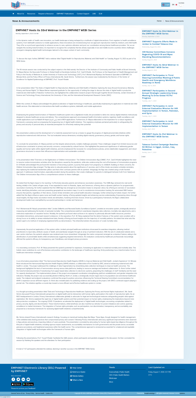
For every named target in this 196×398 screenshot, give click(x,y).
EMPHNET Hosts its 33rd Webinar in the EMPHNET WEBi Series (160, 32)
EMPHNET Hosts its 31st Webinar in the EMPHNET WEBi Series (160, 135)
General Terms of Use (18, 393)
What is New (77, 380)
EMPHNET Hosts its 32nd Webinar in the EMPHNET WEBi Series (160, 66)
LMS (94, 14)
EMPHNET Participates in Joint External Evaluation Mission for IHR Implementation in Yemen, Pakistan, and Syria (160, 110)
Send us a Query (78, 372)
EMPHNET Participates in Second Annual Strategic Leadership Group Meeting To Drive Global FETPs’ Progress (159, 94)
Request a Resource (46, 14)
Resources (31, 14)
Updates (182, 393)
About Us (20, 14)
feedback (31, 388)
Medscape (113, 378)
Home (159, 21)
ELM (100, 14)
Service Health (39, 393)
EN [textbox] (173, 5)
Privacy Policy (30, 393)
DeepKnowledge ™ (150, 393)
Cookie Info (49, 393)
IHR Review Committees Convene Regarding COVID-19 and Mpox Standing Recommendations (158, 54)
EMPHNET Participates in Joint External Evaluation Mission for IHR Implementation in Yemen (160, 123)
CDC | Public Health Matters (119, 375)
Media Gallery (77, 376)
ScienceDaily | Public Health (119, 372)
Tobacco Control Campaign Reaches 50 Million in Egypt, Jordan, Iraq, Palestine (160, 147)
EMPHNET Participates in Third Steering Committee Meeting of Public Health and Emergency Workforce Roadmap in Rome (161, 79)
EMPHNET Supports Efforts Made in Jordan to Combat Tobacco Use (159, 42)
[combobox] (174, 4)
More (111, 382)
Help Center (77, 368)
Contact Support (83, 14)
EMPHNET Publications (65, 14)
